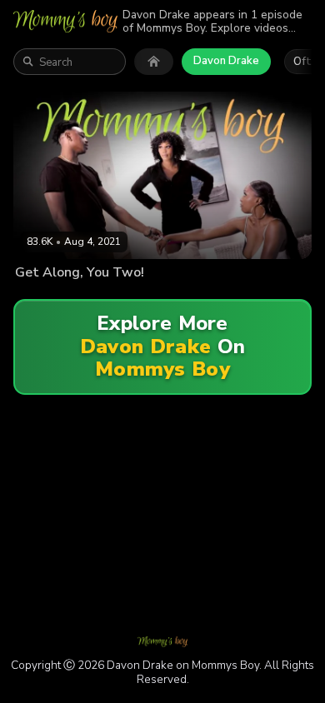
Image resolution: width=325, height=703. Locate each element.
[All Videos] (153, 61)
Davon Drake (226, 60)
